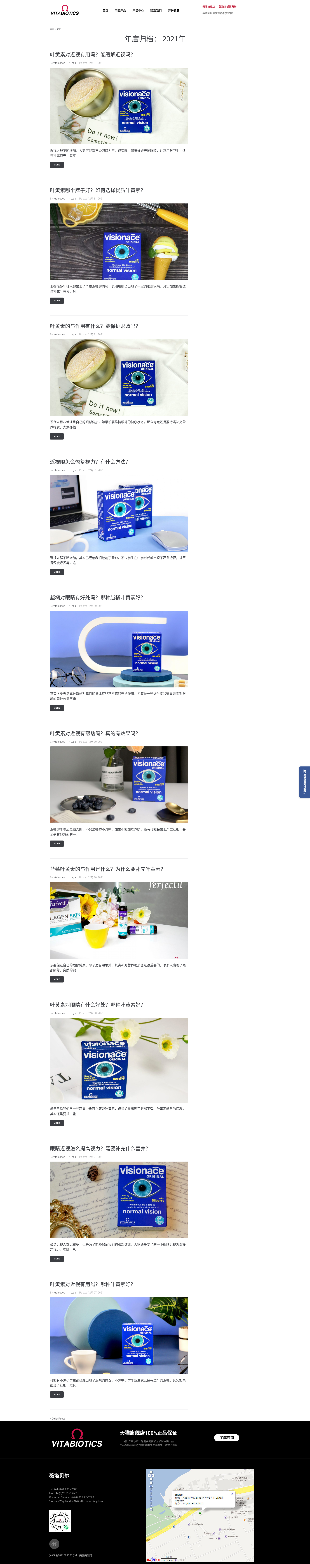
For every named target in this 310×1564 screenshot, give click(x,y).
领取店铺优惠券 (227, 6)
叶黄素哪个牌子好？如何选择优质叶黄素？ (97, 190)
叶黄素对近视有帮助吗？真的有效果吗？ (95, 734)
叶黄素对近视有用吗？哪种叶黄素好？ (92, 1284)
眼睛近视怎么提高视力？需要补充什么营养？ (100, 1149)
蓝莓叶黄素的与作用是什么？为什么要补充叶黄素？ (108, 869)
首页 (52, 29)
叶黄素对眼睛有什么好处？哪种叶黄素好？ (97, 1005)
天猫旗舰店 (209, 6)
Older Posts (57, 1418)
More (57, 165)
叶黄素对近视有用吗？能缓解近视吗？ (92, 55)
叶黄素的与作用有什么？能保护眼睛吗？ (95, 326)
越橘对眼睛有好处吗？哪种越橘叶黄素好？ (97, 598)
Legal (73, 62)
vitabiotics (59, 62)
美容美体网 (85, 1555)
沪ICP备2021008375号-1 (63, 1555)
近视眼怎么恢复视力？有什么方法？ (90, 462)
